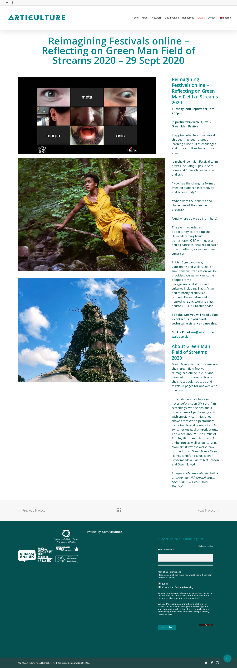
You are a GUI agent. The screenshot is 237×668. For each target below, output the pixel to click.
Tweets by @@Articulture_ (104, 532)
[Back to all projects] (118, 509)
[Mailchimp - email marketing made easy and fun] (206, 628)
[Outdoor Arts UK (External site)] (27, 564)
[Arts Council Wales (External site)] (66, 564)
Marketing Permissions (169, 572)
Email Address (166, 549)
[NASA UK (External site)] (45, 564)
